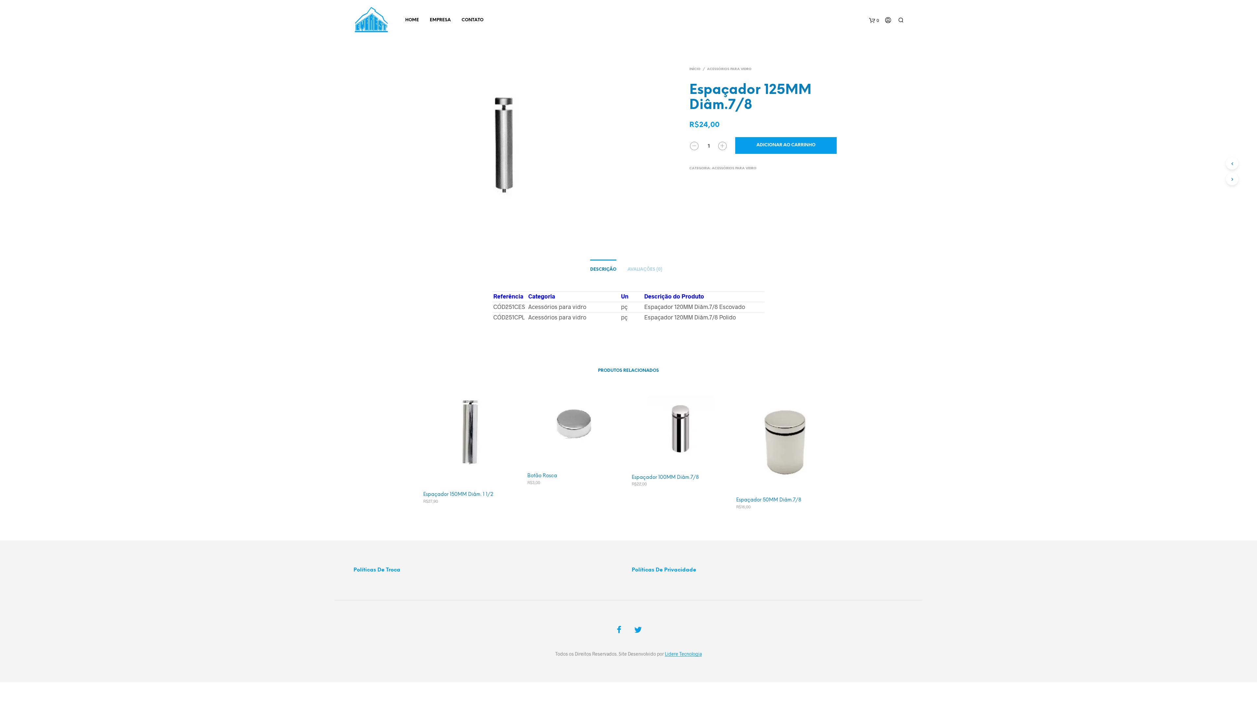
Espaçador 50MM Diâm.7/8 (768, 500)
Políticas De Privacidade (664, 570)
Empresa (440, 20)
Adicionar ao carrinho (785, 145)
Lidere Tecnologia (683, 654)
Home (412, 20)
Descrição (603, 269)
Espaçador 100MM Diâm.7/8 (665, 477)
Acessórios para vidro (729, 69)
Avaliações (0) (645, 269)
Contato (472, 20)
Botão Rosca (542, 476)
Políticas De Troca (377, 570)
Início (695, 69)
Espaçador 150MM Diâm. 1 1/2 (458, 494)
